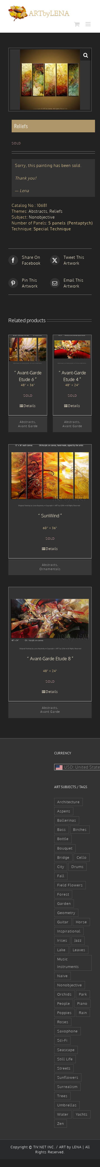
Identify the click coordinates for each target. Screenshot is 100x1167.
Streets (64, 1068)
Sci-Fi (62, 1040)
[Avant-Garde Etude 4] (72, 349)
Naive (62, 976)
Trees (62, 1096)
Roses (62, 1022)
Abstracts (38, 211)
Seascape (66, 1050)
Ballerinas (66, 820)
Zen (60, 1123)
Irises (62, 940)
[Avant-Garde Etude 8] (50, 618)
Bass (61, 829)
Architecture (68, 802)
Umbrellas (67, 1105)
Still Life (65, 1059)
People (63, 1003)
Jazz (78, 940)
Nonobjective (42, 217)
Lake (61, 950)
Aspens (63, 811)
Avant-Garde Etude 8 (50, 658)
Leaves (79, 950)
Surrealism (67, 1086)
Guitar (63, 922)
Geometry (66, 912)
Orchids (64, 994)
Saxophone (67, 1031)
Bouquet (64, 848)
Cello (82, 857)
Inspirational (69, 931)
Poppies (64, 1012)
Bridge (63, 857)
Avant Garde (28, 426)
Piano (82, 1003)
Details (30, 406)
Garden (64, 903)
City (60, 866)
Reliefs (55, 211)
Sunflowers (67, 1077)
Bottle (63, 838)
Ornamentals (50, 569)
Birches (80, 829)
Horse (81, 922)
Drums (77, 866)
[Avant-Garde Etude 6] (28, 349)
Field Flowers (70, 885)
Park (83, 994)
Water (63, 1114)
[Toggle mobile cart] (77, 24)
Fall (60, 876)
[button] (85, 55)
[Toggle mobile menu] (89, 24)
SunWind (50, 515)
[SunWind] (50, 475)
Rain (83, 1012)
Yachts (82, 1114)
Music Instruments (68, 963)
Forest (63, 894)
